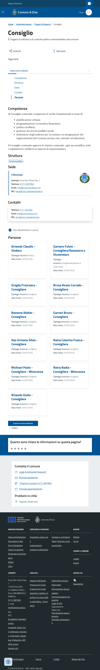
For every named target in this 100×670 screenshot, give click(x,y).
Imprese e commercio (61, 537)
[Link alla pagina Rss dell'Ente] (74, 580)
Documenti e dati (15, 541)
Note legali (56, 584)
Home (10, 24)
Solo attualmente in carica (25, 230)
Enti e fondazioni (15, 545)
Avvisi (75, 541)
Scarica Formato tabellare (23, 423)
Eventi (76, 562)
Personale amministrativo (17, 556)
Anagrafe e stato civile (39, 539)
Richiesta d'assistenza (61, 621)
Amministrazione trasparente (61, 598)
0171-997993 (27, 184)
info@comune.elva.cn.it (28, 187)
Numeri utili (13, 648)
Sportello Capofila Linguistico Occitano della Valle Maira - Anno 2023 (39, 599)
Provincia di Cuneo (38, 584)
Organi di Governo (43, 24)
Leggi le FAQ (57, 603)
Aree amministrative (17, 537)
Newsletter (78, 583)
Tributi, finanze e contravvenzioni (61, 543)
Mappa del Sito (78, 659)
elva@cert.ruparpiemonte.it (29, 191)
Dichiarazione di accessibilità (60, 591)
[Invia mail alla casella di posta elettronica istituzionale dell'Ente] (17, 609)
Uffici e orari (13, 644)
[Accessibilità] (8, 662)
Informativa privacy (60, 580)
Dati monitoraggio (15, 659)
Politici (11, 562)
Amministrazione (24, 24)
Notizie (76, 537)
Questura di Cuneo (38, 589)
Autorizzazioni (36, 545)
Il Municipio (17, 174)
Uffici (10, 566)
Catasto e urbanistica (39, 549)
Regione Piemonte (15, 3)
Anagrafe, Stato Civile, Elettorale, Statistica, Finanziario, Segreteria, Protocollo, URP (17, 634)
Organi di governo (15, 549)
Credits (57, 659)
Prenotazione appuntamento (61, 614)
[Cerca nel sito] (88, 12)
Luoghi (76, 558)
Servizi (38, 659)
